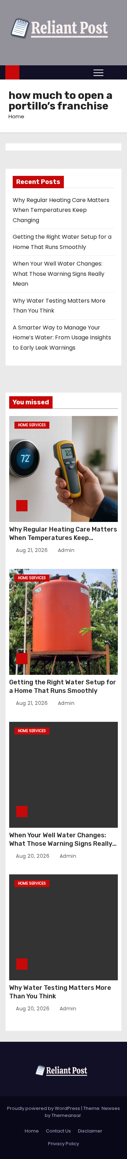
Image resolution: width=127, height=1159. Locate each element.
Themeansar (66, 1115)
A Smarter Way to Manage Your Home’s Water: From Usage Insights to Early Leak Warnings (62, 337)
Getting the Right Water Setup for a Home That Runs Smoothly (62, 686)
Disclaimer (90, 1131)
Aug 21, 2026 (32, 550)
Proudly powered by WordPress (44, 1108)
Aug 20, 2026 (33, 856)
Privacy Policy (63, 1143)
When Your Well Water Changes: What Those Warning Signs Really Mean (58, 274)
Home (16, 116)
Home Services (32, 425)
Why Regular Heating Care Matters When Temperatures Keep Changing (61, 210)
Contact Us (58, 1131)
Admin (65, 550)
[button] (114, 72)
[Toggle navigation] (98, 72)
